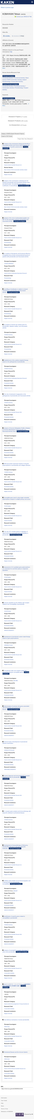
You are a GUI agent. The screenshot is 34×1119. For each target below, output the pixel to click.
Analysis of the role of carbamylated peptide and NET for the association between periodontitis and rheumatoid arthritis (15, 219)
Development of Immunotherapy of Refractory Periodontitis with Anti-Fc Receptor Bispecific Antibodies (15, 847)
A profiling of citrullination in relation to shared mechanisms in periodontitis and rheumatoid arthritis (15, 290)
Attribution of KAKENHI (7, 1111)
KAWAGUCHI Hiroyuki (9, 750)
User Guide (4, 1100)
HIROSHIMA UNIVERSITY (10, 769)
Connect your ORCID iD (22, 16)
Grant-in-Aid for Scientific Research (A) (13, 344)
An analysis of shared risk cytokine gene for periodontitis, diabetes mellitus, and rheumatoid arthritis (14, 326)
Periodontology (6, 81)
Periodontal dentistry (7, 77)
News (2, 1106)
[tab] (18, 117)
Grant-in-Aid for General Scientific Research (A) (14, 1068)
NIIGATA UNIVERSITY (9, 630)
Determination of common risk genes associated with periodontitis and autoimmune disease (15, 708)
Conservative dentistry (17, 81)
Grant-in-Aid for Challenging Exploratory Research (15, 273)
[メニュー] (32, 2)
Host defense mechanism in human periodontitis (16, 1019)
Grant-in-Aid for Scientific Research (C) (13, 165)
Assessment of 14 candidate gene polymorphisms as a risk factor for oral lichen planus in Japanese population (16, 568)
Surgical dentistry (8, 520)
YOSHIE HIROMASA (8, 263)
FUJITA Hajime (7, 506)
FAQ (2, 1103)
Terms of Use (4, 1108)
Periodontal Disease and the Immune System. (16, 1052)
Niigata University (8, 174)
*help (30, 16)
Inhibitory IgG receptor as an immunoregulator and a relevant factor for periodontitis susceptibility (16, 882)
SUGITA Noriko (7, 611)
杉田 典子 (15, 890)
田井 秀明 (15, 680)
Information (4, 1097)
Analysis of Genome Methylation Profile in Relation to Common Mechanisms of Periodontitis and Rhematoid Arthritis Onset (16, 429)
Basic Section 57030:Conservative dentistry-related (15, 169)
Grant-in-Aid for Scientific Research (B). (13, 934)
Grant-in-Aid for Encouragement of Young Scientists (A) (16, 1004)
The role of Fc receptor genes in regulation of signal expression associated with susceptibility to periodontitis (15, 533)
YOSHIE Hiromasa (8, 334)
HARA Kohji (6, 1026)
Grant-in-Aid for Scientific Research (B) (13, 412)
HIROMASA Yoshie (8, 645)
